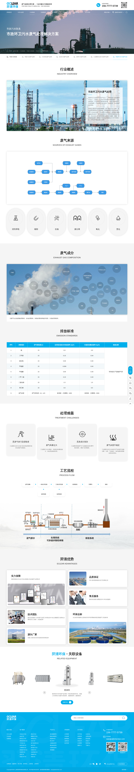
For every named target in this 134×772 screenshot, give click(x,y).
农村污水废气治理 (81, 56)
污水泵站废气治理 (47, 56)
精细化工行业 (34, 736)
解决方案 (15, 51)
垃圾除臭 (43, 12)
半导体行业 (22, 743)
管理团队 (79, 738)
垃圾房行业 (22, 752)
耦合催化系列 (53, 745)
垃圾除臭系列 (53, 747)
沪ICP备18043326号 (34, 769)
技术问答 (67, 743)
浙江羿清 (20, 763)
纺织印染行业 (23, 745)
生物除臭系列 (53, 743)
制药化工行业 (23, 738)
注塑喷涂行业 (23, 747)
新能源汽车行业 (23, 749)
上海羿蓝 (31, 763)
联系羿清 (88, 743)
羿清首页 (9, 12)
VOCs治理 (21, 12)
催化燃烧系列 (53, 734)
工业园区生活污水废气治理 (101, 56)
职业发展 (88, 738)
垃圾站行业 (33, 749)
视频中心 (79, 745)
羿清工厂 (88, 740)
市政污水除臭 (30, 51)
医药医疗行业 (34, 747)
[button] (44, 692)
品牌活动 (67, 740)
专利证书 (79, 740)
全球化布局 (88, 736)
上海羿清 (36, 763)
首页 (10, 51)
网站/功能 (106, 12)
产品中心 (65, 12)
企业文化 (88, 734)
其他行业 (33, 756)
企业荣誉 (79, 743)
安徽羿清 (14, 763)
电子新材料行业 (34, 743)
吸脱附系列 (52, 738)
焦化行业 (22, 736)
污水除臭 (32, 12)
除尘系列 (52, 740)
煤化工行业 (33, 734)
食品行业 (33, 745)
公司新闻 (67, 734)
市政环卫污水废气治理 (42, 51)
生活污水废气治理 (64, 56)
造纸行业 (22, 754)
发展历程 (79, 736)
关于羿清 (87, 12)
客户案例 (54, 12)
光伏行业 (33, 740)
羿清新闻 (76, 12)
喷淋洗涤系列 (53, 736)
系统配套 (52, 749)
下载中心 (88, 745)
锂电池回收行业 (23, 740)
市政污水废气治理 (30, 56)
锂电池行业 (33, 738)
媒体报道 (67, 738)
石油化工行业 (23, 734)
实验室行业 (33, 754)
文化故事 (67, 736)
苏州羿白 (25, 763)
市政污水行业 (23, 756)
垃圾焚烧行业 (34, 752)
